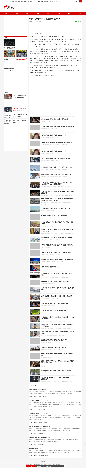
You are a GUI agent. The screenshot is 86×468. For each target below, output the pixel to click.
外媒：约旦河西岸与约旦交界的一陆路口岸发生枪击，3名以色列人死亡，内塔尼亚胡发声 (57, 183)
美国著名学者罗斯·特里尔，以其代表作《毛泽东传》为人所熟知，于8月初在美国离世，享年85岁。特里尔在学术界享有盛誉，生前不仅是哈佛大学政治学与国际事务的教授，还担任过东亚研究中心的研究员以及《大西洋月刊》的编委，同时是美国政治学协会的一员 (55, 404)
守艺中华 (46, 1)
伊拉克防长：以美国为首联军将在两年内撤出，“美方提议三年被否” (57, 318)
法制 (42, 1)
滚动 (80, 13)
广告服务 (34, 464)
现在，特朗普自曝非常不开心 (50, 267)
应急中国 (51, 1)
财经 (13, 1)
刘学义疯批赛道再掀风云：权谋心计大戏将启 (54, 119)
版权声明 (45, 464)
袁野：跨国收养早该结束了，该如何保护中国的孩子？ (57, 296)
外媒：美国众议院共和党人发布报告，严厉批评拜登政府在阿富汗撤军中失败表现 (57, 199)
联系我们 (38, 464)
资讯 (7, 1)
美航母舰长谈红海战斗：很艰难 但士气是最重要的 (56, 174)
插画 (31, 1)
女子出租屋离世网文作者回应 (35, 448)
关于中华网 (30, 464)
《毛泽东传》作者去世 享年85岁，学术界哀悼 (38, 400)
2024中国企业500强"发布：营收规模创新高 (54, 216)
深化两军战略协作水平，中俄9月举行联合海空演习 (56, 142)
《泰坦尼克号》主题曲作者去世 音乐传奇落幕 (38, 413)
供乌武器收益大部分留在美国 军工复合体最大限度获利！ (57, 274)
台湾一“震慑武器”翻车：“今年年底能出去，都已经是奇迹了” (57, 288)
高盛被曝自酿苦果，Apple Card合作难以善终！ (55, 281)
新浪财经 (41, 21)
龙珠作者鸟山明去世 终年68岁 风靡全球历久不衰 (39, 426)
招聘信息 (41, 464)
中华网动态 (58, 464)
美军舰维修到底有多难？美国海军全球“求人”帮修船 (56, 237)
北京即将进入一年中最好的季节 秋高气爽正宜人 (55, 208)
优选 (39, 1)
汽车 (19, 1)
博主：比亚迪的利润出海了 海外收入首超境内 (9, 48)
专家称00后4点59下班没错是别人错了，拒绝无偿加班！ (58, 259)
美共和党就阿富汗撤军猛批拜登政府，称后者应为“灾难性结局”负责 (57, 230)
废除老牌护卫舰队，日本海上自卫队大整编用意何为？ (57, 167)
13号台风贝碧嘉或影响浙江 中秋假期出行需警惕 (55, 158)
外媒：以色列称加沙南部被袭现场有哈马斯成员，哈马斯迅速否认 (57, 192)
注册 (76, 1)
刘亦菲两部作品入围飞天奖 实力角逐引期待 (54, 340)
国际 (17, 13)
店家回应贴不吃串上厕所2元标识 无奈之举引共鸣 (56, 252)
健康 (33, 1)
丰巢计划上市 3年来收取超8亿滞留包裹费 (53, 311)
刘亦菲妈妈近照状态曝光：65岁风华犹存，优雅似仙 (56, 371)
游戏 (22, 1)
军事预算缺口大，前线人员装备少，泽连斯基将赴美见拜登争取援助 (57, 325)
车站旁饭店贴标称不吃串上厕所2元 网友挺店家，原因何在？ (57, 223)
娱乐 (16, 1)
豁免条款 (49, 464)
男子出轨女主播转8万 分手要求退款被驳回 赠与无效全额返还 (57, 332)
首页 (5, 1)
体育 (38, 13)
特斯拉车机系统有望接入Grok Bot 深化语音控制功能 (9, 70)
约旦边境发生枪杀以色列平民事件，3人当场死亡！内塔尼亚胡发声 (57, 378)
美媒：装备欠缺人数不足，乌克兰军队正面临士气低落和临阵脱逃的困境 (57, 362)
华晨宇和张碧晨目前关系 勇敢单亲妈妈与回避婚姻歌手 (57, 126)
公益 (36, 1)
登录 (80, 1)
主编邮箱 (43, 461)
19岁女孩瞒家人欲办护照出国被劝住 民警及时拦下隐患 (21, 59)
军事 (10, 1)
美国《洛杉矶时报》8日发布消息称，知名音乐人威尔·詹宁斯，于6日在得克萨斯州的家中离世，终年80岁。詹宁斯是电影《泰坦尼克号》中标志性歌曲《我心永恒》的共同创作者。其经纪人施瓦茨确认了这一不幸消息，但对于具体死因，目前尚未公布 (55, 417)
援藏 (28, 1)
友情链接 (53, 464)
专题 (48, 13)
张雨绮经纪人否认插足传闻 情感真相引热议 (54, 135)
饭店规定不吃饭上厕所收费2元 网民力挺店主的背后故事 (57, 354)
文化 (25, 1)
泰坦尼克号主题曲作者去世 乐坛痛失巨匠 (37, 389)
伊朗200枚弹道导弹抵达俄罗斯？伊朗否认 (53, 347)
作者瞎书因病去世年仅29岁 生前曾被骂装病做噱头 (39, 437)
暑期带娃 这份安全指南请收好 (44, 466)
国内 (6, 13)
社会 (27, 13)
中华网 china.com (9, 7)
